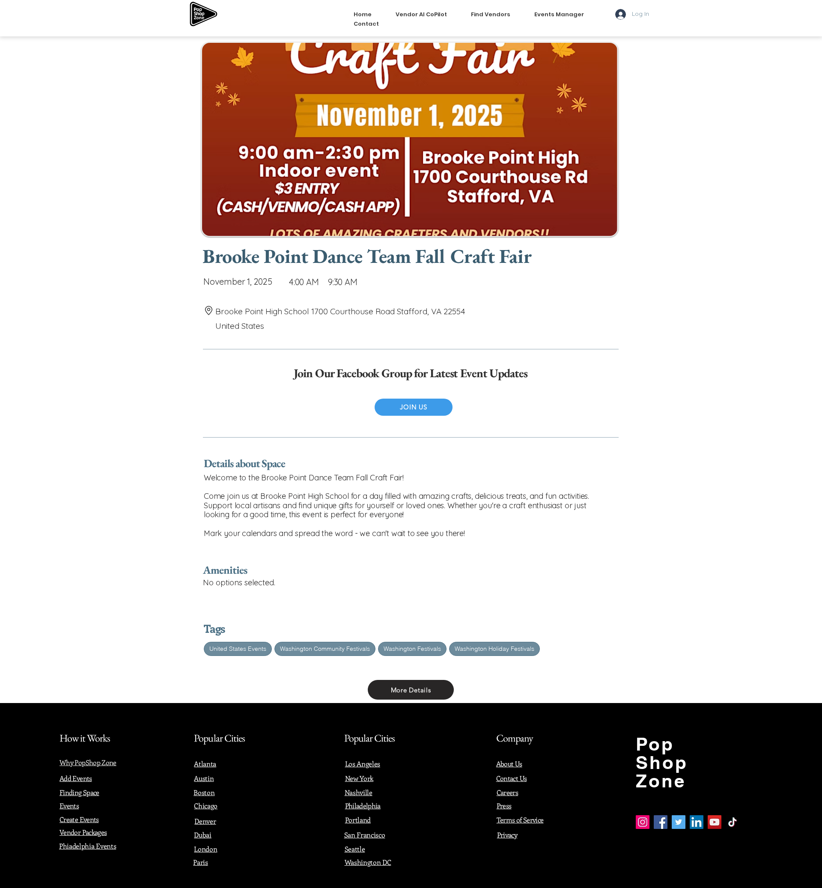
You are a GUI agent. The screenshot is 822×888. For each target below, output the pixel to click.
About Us (509, 763)
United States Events (237, 649)
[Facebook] (660, 822)
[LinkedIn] (696, 822)
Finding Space (79, 792)
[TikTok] (732, 822)
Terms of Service (520, 819)
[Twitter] (678, 822)
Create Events (79, 819)
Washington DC (368, 862)
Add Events (76, 778)
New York (359, 778)
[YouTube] (714, 822)
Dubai (202, 834)
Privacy (507, 834)
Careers (507, 792)
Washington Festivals (412, 649)
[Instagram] (642, 822)
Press (504, 805)
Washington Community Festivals (325, 649)
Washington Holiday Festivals (494, 649)
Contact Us (511, 778)
